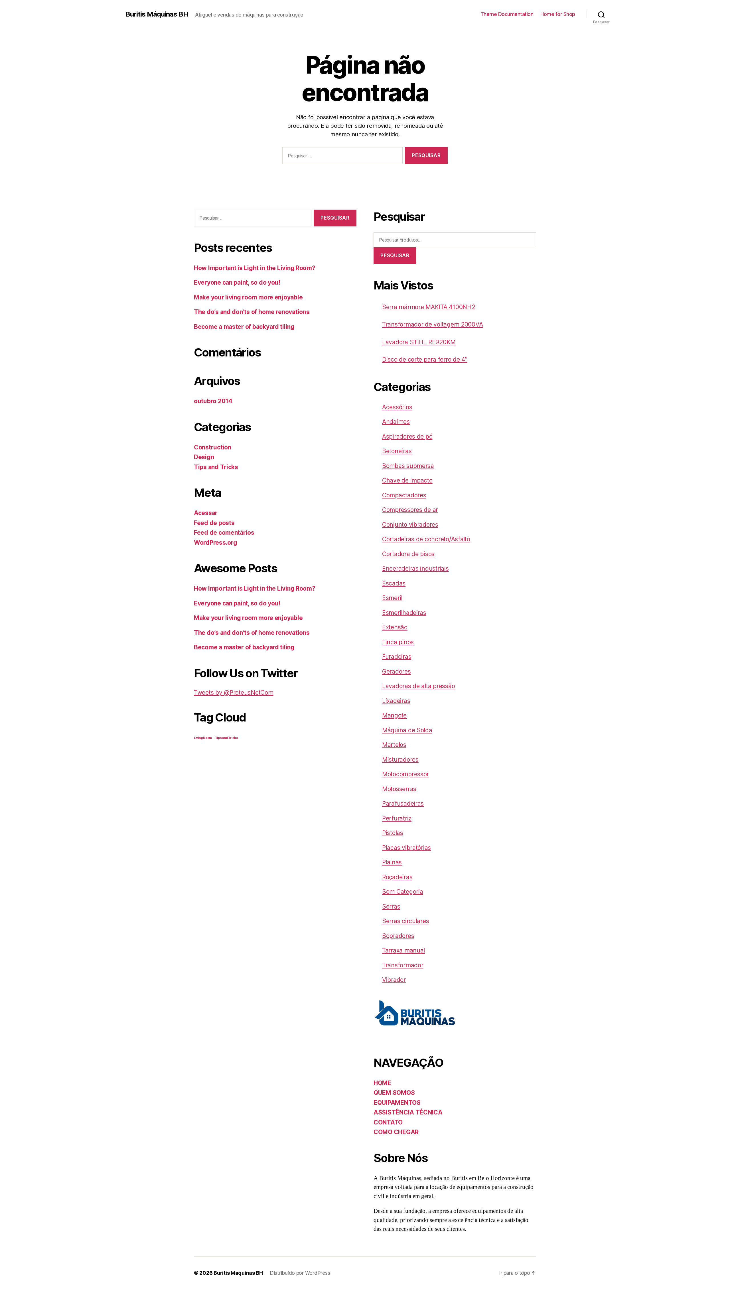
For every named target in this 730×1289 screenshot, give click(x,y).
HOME (382, 1083)
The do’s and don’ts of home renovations (251, 311)
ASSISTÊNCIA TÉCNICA (408, 1112)
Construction (212, 447)
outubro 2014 (213, 401)
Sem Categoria (402, 891)
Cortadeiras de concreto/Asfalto (426, 539)
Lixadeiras (396, 700)
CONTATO (388, 1122)
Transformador (402, 965)
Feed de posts (214, 522)
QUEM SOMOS (394, 1092)
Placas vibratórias (406, 847)
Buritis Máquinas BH (156, 14)
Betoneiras (396, 451)
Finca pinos (398, 642)
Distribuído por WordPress (300, 1273)
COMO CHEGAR (396, 1132)
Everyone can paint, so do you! (237, 282)
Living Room (203, 738)
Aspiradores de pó (407, 436)
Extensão (394, 627)
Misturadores (400, 759)
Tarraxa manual (403, 950)
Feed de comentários (224, 532)
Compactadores (404, 495)
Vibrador (394, 979)
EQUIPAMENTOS (397, 1102)
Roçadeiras (397, 877)
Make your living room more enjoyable (248, 297)
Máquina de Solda (407, 730)
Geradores (396, 671)
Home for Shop (557, 14)
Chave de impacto (407, 480)
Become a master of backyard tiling (244, 326)
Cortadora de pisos (408, 554)
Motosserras (399, 789)
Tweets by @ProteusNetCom (233, 692)
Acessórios (397, 407)
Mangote (394, 715)
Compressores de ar (410, 509)
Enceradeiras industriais (415, 568)
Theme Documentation (507, 14)
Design (204, 457)
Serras (391, 906)
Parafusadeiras (403, 803)
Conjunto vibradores (410, 524)
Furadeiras (396, 656)
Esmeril (392, 597)
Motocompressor (405, 774)
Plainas (392, 862)
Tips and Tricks (216, 467)
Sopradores (398, 935)
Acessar (206, 512)
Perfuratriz (396, 818)
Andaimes (396, 421)
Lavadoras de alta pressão (418, 686)
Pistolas (392, 832)
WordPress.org (215, 542)
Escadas (393, 583)
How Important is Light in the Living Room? (254, 267)
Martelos (394, 744)
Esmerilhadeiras (404, 612)
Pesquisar (394, 255)
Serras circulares (405, 921)
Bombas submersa (408, 465)
